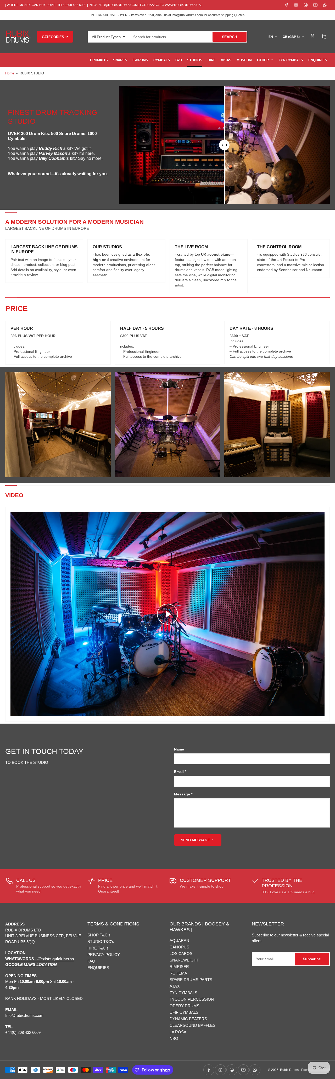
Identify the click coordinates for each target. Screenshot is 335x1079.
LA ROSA (178, 1032)
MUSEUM (244, 60)
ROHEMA (178, 973)
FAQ (91, 961)
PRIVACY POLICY (103, 954)
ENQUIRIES (317, 60)
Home (9, 73)
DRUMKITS (99, 60)
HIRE (212, 60)
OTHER (263, 60)
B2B (178, 60)
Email (180, 772)
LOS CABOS (181, 953)
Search (229, 37)
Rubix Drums (289, 1070)
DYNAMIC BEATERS (188, 1019)
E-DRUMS (140, 60)
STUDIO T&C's (100, 941)
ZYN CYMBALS (290, 60)
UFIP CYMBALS (184, 1012)
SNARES (120, 60)
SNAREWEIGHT (184, 960)
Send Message (195, 840)
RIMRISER (179, 966)
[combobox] (188, 37)
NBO (174, 1038)
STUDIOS (194, 60)
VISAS (226, 60)
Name (179, 749)
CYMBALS (161, 60)
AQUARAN (179, 940)
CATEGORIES (53, 37)
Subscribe (312, 959)
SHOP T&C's (98, 935)
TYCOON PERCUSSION (192, 999)
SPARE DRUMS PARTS (191, 979)
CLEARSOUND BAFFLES (192, 1025)
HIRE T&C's (98, 948)
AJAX (175, 986)
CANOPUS (179, 947)
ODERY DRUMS (184, 1006)
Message (183, 794)
